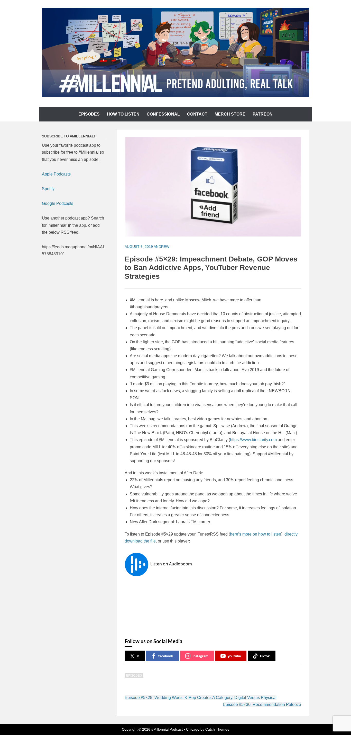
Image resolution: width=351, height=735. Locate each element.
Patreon (263, 114)
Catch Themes (217, 729)
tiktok (265, 656)
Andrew (161, 246)
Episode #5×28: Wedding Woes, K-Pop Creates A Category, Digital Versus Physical (200, 697)
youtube (234, 656)
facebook (165, 656)
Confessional (163, 114)
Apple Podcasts (56, 174)
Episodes (89, 114)
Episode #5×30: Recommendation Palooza (262, 704)
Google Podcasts (57, 203)
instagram (200, 656)
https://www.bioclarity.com (253, 439)
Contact (197, 114)
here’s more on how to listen (255, 534)
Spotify (48, 189)
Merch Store (230, 114)
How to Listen (123, 114)
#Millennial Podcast (167, 729)
